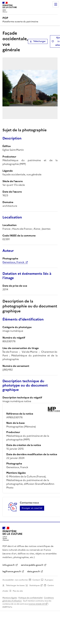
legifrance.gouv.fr (11, 571)
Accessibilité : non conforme (15, 580)
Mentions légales (9, 597)
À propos (49, 580)
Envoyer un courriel (32, 508)
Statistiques (34, 585)
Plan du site (18, 591)
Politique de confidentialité (30, 597)
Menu (56, 4)
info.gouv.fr (8, 565)
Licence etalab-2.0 (37, 604)
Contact (36, 580)
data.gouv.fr (33, 571)
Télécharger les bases (15, 585)
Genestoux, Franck (13, 262)
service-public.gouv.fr (32, 565)
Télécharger (39, 41)
